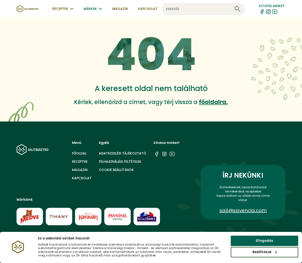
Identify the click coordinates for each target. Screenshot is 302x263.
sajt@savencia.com (243, 210)
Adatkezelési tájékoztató (122, 153)
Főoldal (79, 153)
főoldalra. (213, 102)
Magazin (120, 8)
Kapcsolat (148, 8)
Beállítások (262, 252)
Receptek (80, 161)
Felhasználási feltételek (120, 161)
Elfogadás (264, 240)
